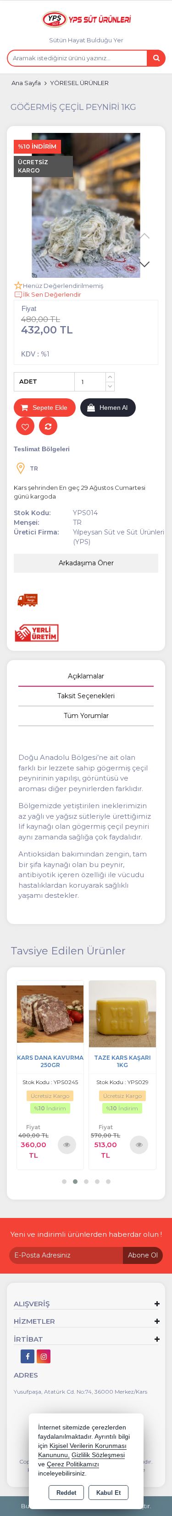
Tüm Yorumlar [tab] (86, 716)
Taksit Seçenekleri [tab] (86, 696)
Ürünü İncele (66, 1144)
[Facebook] (27, 1356)
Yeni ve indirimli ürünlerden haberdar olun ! (86, 1234)
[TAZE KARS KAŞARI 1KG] (50, 1013)
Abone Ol (143, 1255)
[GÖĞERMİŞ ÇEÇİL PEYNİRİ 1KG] (86, 205)
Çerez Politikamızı (73, 1464)
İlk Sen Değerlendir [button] (52, 294)
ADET (28, 381)
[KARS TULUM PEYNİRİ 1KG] (122, 1013)
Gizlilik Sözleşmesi (98, 1455)
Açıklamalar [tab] (86, 676)
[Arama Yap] (156, 58)
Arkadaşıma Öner (86, 563)
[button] (144, 264)
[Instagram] (43, 1356)
